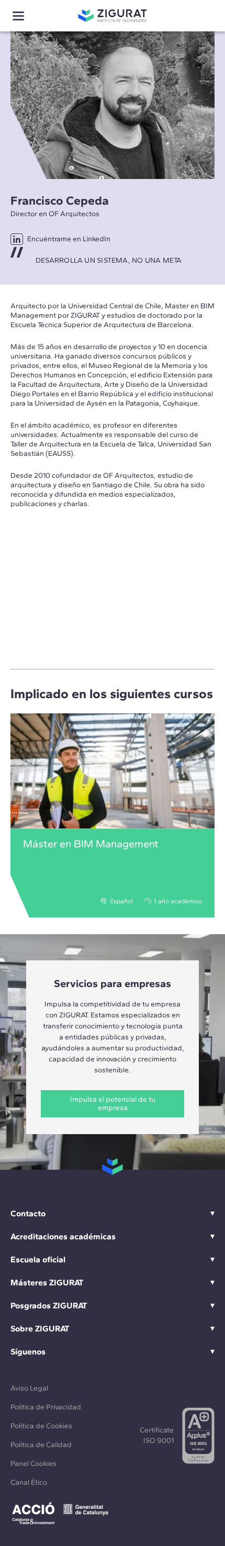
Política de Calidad (41, 1444)
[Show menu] (18, 16)
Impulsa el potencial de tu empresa (112, 1103)
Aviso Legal (29, 1388)
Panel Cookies (33, 1463)
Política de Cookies (41, 1425)
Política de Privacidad (45, 1407)
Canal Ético (28, 1482)
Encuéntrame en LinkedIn (68, 238)
